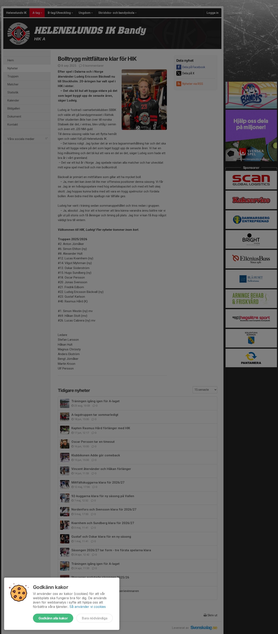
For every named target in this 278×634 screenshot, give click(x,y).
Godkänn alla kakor (53, 618)
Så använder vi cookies (87, 607)
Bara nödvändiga (94, 618)
